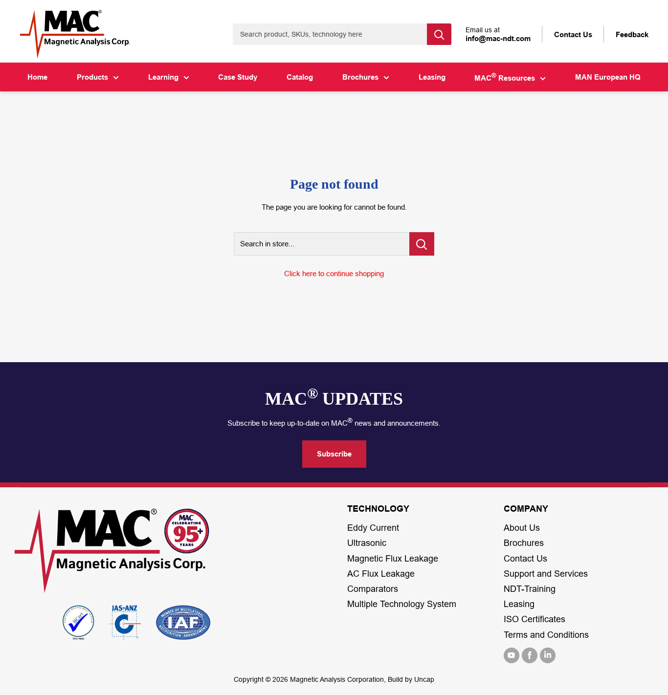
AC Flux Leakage (381, 574)
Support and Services (546, 574)
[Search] (439, 34)
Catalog (300, 77)
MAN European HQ (608, 77)
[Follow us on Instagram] (548, 655)
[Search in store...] (421, 244)
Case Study (237, 77)
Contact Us (525, 559)
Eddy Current (373, 528)
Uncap (424, 679)
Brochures (360, 77)
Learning (163, 77)
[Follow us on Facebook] (529, 655)
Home (37, 77)
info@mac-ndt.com (498, 38)
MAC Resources (504, 77)
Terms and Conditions (546, 635)
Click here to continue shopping (334, 273)
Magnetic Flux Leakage (392, 559)
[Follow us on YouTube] (511, 655)
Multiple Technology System (401, 604)
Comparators (372, 589)
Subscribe (334, 454)
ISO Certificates (534, 619)
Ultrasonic (366, 543)
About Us (522, 528)
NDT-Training (530, 589)
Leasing (432, 77)
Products (92, 77)
